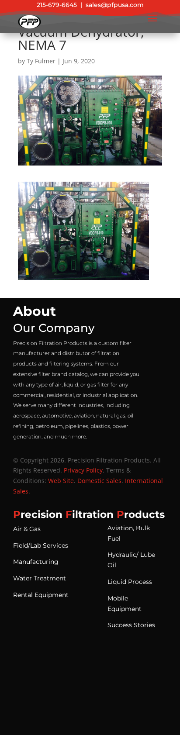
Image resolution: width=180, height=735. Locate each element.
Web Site (61, 480)
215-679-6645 (57, 5)
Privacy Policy (83, 470)
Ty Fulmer (41, 61)
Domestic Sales (99, 480)
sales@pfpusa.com (115, 5)
